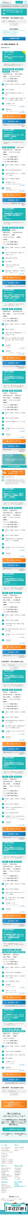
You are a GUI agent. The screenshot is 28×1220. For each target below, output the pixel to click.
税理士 (4, 21)
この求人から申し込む (15, 116)
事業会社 (16, 1150)
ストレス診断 (17, 1179)
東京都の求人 (4, 1190)
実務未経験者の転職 (5, 1171)
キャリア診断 (17, 1177)
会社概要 (2, 1199)
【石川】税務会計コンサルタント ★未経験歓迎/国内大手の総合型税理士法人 (14, 378)
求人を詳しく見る (13, 121)
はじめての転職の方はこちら (6, 1134)
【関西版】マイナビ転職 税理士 (7, 1161)
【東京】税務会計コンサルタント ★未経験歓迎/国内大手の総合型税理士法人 (14, 849)
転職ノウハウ (4, 1165)
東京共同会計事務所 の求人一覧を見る (14, 1005)
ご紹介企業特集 (18, 1169)
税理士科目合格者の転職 (6, 1168)
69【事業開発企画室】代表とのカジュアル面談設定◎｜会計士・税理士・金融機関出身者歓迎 (13, 936)
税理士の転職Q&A (5, 1179)
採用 (20, 1199)
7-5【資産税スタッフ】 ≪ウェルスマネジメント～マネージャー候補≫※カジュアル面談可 (14, 1016)
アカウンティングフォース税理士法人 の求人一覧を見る (13, 367)
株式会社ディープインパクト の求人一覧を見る (13, 125)
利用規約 (16, 1184)
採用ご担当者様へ (18, 1182)
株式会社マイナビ (14, 1196)
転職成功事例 (4, 1177)
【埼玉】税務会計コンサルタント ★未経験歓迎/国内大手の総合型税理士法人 (14, 764)
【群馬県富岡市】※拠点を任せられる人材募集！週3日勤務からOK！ (13, 215)
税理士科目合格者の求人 (6, 1185)
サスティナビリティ (14, 1199)
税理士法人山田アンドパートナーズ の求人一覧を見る (13, 450)
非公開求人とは (4, 1153)
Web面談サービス (5, 1156)
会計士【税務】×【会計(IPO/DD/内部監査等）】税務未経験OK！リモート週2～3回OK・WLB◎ (14, 296)
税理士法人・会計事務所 (19, 1147)
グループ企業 (3, 1200)
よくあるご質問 (4, 1155)
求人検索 (22, 6)
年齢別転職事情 (18, 1171)
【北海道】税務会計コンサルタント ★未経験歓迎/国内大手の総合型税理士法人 (14, 580)
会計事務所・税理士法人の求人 (7, 1187)
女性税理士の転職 (5, 1169)
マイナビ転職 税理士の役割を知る (14, 1129)
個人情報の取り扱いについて (20, 1187)
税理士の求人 (4, 1184)
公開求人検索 (4, 1182)
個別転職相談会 (18, 1174)
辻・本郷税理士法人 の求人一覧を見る (14, 286)
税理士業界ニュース (18, 1172)
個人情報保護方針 (10, 1200)
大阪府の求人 (4, 1192)
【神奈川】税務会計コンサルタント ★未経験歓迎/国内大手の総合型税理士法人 (14, 677)
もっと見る (13, 24)
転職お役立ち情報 (18, 1165)
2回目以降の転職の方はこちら (20, 1134)
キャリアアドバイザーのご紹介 (7, 1152)
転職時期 (3, 1172)
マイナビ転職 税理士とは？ (7, 1147)
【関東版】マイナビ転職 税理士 (7, 1159)
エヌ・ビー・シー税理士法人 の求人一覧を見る (13, 204)
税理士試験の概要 (18, 1168)
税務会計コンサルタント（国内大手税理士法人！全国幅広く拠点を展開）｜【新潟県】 (13, 495)
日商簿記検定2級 (11, 21)
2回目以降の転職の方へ (6, 1150)
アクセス (7, 1199)
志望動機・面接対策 (5, 1174)
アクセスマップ (4, 1158)
